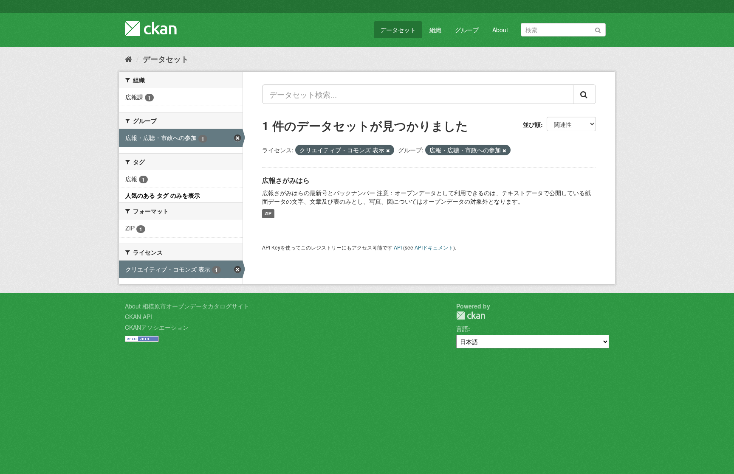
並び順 (532, 124)
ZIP (268, 213)
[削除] (388, 150)
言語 (462, 328)
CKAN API (138, 316)
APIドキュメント (434, 247)
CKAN (470, 315)
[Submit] (597, 29)
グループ (467, 29)
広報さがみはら (286, 180)
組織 (435, 29)
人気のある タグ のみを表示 (162, 195)
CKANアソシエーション (157, 327)
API (398, 247)
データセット (398, 29)
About (500, 29)
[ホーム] (128, 58)
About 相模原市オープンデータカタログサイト (187, 306)
